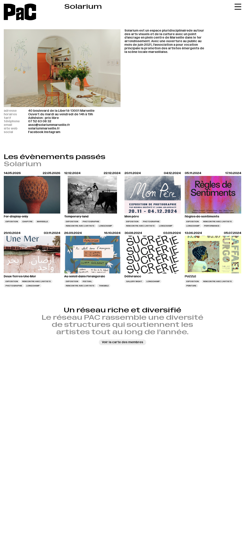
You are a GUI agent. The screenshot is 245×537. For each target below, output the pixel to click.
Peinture (191, 285)
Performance (211, 225)
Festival (87, 281)
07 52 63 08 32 (39, 121)
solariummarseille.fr (44, 128)
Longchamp (105, 225)
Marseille (42, 221)
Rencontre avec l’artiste (80, 225)
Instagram (52, 132)
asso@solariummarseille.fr (49, 125)
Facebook (35, 132)
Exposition (12, 221)
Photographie (91, 221)
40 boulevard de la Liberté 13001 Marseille (61, 110)
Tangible (104, 285)
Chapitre (27, 221)
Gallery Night (134, 281)
